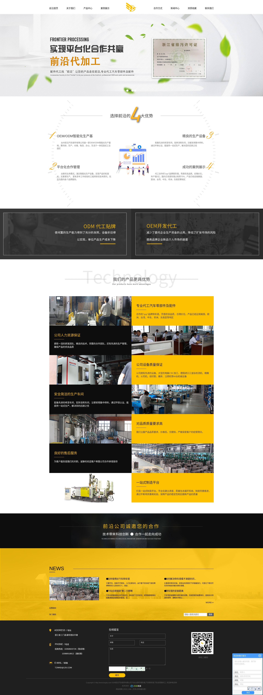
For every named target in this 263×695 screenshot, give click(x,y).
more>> (210, 602)
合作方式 (158, 8)
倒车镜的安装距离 (174, 591)
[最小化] (259, 655)
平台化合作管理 (68, 167)
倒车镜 (142, 683)
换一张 (148, 669)
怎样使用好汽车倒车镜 (119, 579)
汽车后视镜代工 (160, 683)
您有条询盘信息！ (140, 689)
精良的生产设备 (193, 136)
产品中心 (88, 8)
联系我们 (209, 8)
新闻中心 (175, 8)
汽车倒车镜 (150, 683)
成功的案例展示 (193, 167)
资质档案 (192, 8)
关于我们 (70, 8)
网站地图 (119, 689)
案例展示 (105, 8)
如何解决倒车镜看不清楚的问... (181, 579)
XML (130, 689)
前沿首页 (53, 8)
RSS (125, 689)
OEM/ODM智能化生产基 (75, 136)
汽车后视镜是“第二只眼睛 (120, 591)
